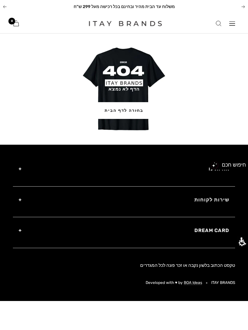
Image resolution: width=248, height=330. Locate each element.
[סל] (16, 23)
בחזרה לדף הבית (124, 110)
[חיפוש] (219, 23)
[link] (121, 23)
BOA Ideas (193, 282)
